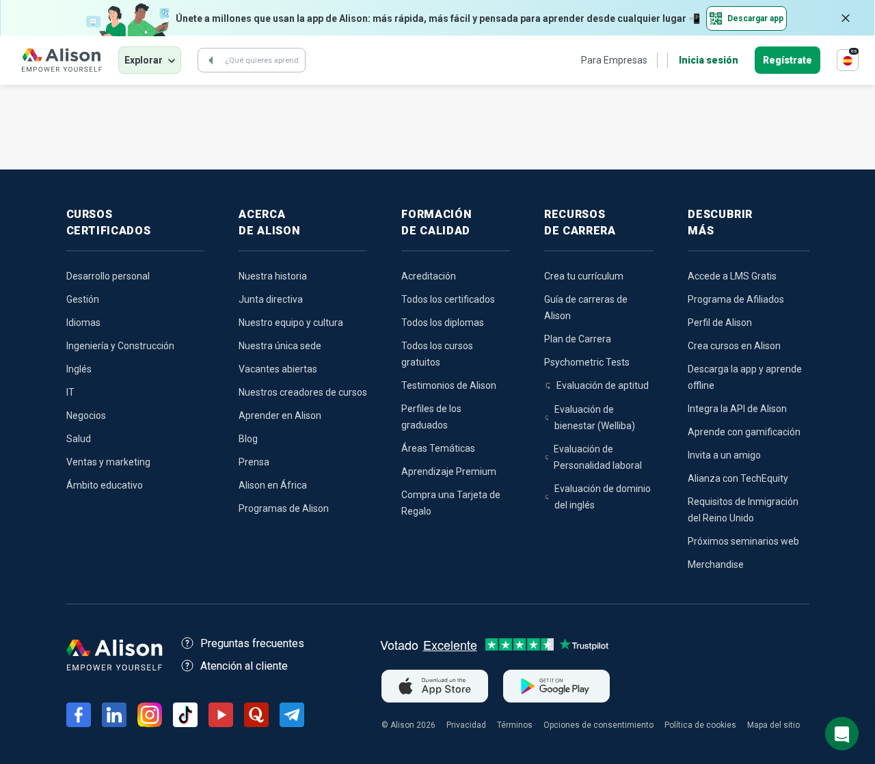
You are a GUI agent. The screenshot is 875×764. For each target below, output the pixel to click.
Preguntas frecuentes (252, 643)
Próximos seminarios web (743, 541)
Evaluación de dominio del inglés (602, 496)
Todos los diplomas (442, 322)
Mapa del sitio (773, 725)
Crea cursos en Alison (734, 345)
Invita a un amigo (724, 455)
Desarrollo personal (108, 276)
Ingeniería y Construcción (120, 345)
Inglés (79, 369)
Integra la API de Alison (737, 408)
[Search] (211, 60)
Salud (78, 438)
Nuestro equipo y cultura (291, 322)
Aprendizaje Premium (448, 471)
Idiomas (83, 322)
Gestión (82, 299)
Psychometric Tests (587, 362)
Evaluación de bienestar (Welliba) (594, 417)
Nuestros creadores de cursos (303, 392)
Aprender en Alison (280, 415)
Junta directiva (271, 299)
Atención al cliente (244, 665)
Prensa (254, 461)
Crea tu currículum (583, 276)
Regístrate (787, 60)
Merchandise (716, 564)
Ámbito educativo (104, 485)
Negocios (86, 415)
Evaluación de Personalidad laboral (598, 457)
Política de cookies (700, 725)
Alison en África (273, 485)
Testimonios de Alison (448, 385)
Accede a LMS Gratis (732, 276)
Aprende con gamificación (744, 431)
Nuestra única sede (280, 345)
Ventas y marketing (108, 461)
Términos (515, 725)
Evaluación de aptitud (602, 385)
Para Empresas (614, 60)
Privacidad (466, 725)
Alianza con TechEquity (738, 478)
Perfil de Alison (720, 322)
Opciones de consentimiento (598, 725)
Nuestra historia (273, 276)
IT (70, 392)
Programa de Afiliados (736, 299)
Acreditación (428, 276)
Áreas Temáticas (438, 448)
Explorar (143, 60)
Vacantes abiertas (278, 369)
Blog (248, 438)
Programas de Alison (284, 508)
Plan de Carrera (577, 338)
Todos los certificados (448, 299)
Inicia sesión (708, 60)
